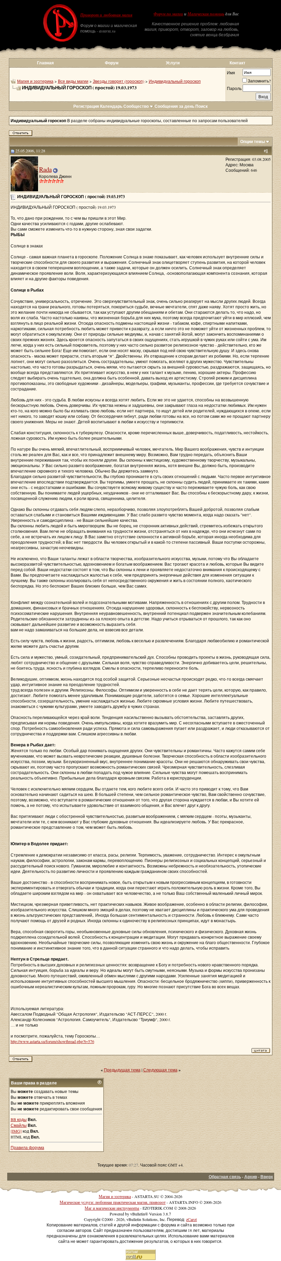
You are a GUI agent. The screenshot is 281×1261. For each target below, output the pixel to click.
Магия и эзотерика (35, 81)
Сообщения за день (174, 106)
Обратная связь (225, 1177)
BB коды (19, 1119)
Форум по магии (168, 14)
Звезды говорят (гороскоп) (118, 81)
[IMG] (16, 1131)
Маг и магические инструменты (112, 1208)
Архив (250, 1177)
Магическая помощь (205, 14)
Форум (112, 63)
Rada (45, 169)
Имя (231, 72)
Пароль (234, 88)
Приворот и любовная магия (106, 15)
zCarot (191, 1219)
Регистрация (86, 106)
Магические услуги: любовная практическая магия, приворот (113, 1202)
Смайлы (19, 1125)
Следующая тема (160, 1069)
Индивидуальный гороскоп (175, 81)
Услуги (173, 63)
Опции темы (252, 141)
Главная (45, 63)
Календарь (111, 106)
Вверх (266, 1177)
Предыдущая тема (122, 1069)
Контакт (237, 63)
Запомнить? (259, 80)
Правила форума (27, 1147)
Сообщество (136, 106)
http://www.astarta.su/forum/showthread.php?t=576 (52, 1041)
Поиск (201, 106)
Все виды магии (73, 81)
